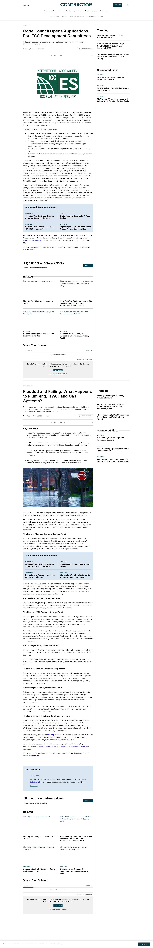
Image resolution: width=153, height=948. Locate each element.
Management (54, 16)
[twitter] (58, 55)
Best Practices (28, 386)
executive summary (65, 247)
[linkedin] (55, 55)
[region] (58, 355)
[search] (28, 5)
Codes (64, 16)
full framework (81, 247)
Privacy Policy (58, 943)
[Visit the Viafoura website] (88, 359)
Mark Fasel (27, 416)
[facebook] (52, 55)
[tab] (28, 350)
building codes (53, 735)
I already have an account (58, 374)
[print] (92, 55)
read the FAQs (48, 247)
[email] (64, 55)
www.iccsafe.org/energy (32, 240)
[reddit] (61, 55)
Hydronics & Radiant (76, 16)
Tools (100, 16)
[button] (24, 5)
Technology (91, 16)
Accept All (144, 944)
